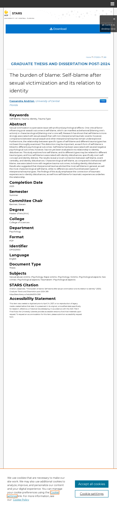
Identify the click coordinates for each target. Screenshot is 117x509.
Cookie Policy (21, 499)
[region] (58, 489)
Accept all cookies (91, 484)
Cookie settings (92, 494)
